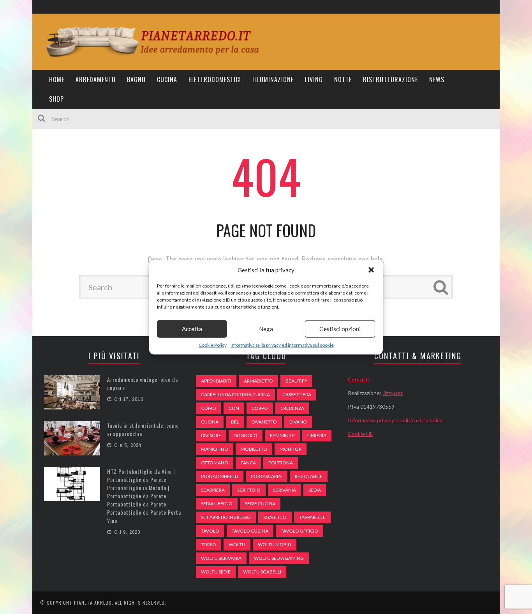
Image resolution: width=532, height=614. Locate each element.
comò (208, 408)
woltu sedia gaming (279, 558)
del (235, 422)
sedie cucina (260, 503)
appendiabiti (216, 381)
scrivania (284, 490)
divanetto (264, 422)
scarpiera (213, 490)
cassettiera (296, 394)
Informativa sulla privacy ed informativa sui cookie (282, 345)
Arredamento (96, 79)
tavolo (210, 531)
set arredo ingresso (226, 517)
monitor (290, 449)
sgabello (275, 517)
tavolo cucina (250, 531)
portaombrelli (219, 476)
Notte (343, 79)
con (234, 408)
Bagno (136, 79)
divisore (211, 435)
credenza (292, 408)
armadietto (258, 381)
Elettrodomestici (214, 79)
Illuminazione (273, 79)
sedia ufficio (217, 503)
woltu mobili (274, 544)
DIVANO (298, 422)
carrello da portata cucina (235, 394)
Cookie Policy (213, 345)
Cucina (167, 79)
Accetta (192, 328)
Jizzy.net (392, 393)
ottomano (214, 463)
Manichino (214, 449)
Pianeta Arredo (93, 602)
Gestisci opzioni (340, 328)
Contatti (358, 379)
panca (248, 463)
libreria (316, 435)
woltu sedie (216, 572)
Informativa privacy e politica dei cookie (395, 420)
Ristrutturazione (390, 79)
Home (56, 79)
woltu (237, 544)
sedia (314, 490)
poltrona (280, 463)
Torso (208, 544)
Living (314, 79)
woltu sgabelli (262, 572)
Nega (266, 328)
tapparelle (312, 517)
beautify (296, 381)
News (436, 79)
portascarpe (266, 476)
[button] (371, 270)
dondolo (245, 435)
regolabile (308, 476)
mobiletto (254, 449)
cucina (209, 422)
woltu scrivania (221, 558)
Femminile (282, 435)
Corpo (260, 408)
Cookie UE (360, 434)
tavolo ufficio (299, 531)
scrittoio (249, 490)
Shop (56, 99)
